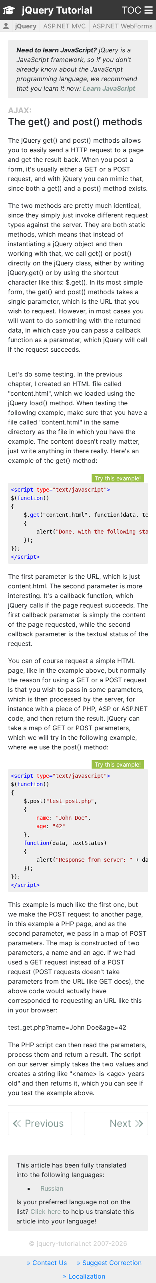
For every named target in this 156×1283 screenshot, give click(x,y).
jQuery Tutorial (57, 10)
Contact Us (49, 1263)
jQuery (25, 26)
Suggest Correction (112, 1263)
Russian (51, 1188)
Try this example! (118, 478)
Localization (86, 1276)
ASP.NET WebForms (122, 26)
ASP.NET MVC (64, 26)
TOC (131, 10)
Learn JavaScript (109, 88)
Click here (45, 1211)
